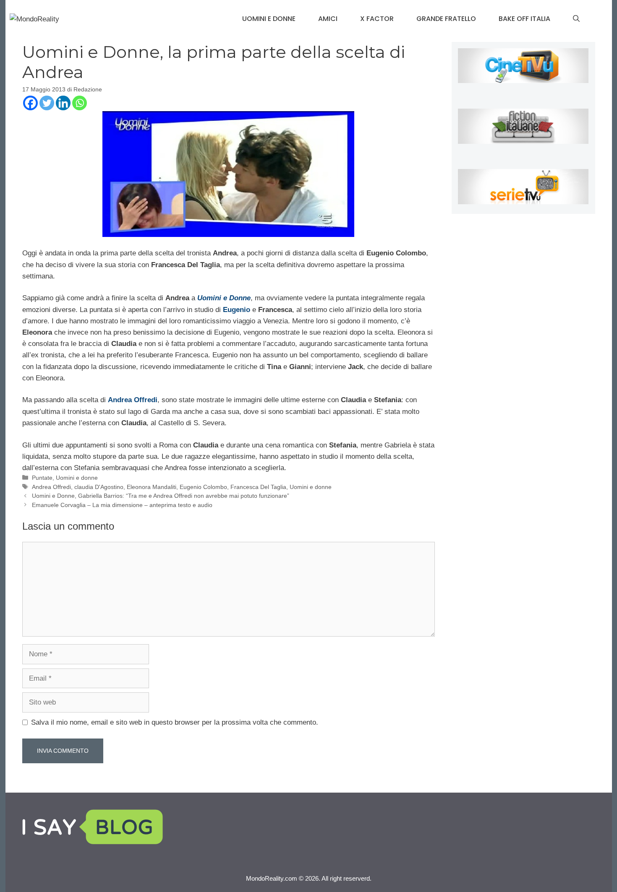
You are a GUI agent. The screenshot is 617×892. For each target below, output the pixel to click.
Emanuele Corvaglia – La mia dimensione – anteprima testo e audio (122, 505)
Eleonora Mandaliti (151, 487)
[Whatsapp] (79, 103)
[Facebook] (30, 103)
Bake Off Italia (524, 18)
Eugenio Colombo (203, 487)
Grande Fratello (446, 18)
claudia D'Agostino (98, 487)
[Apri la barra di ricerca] (576, 18)
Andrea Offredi (51, 487)
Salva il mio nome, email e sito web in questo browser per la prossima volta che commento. (174, 722)
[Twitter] (46, 103)
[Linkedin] (63, 103)
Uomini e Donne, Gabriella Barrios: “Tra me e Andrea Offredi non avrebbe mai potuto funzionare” (160, 495)
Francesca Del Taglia (258, 487)
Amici (327, 18)
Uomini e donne (268, 18)
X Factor (377, 18)
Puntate (42, 477)
